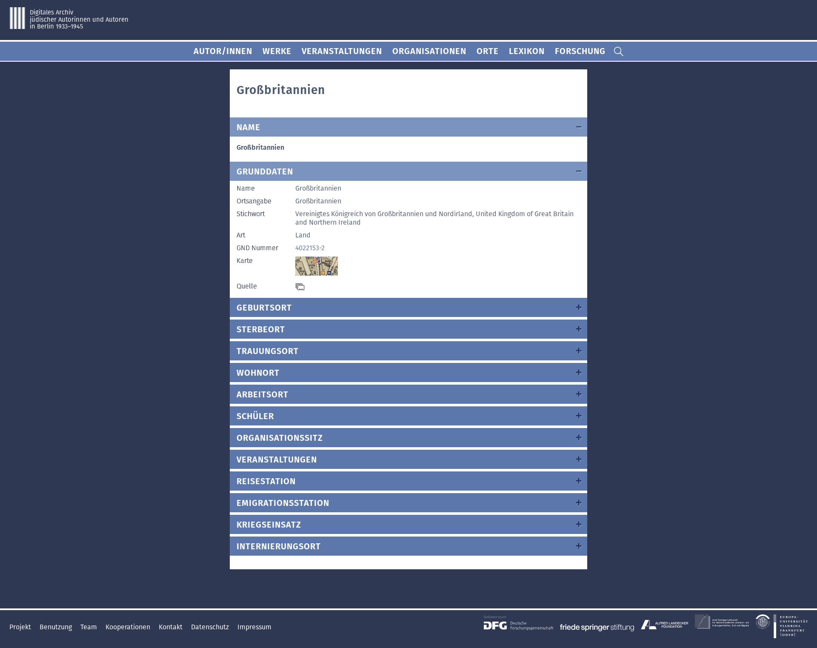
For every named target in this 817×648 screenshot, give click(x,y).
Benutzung (57, 627)
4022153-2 (310, 248)
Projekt (21, 627)
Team (89, 627)
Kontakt (171, 627)
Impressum (254, 627)
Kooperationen (129, 627)
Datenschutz (211, 627)
